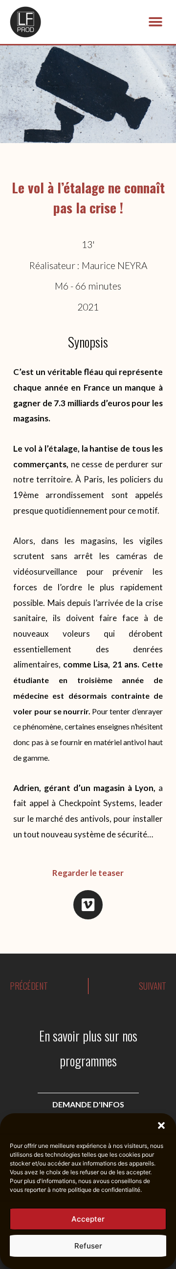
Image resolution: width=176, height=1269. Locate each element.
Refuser (88, 1245)
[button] (161, 1125)
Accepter (88, 1219)
